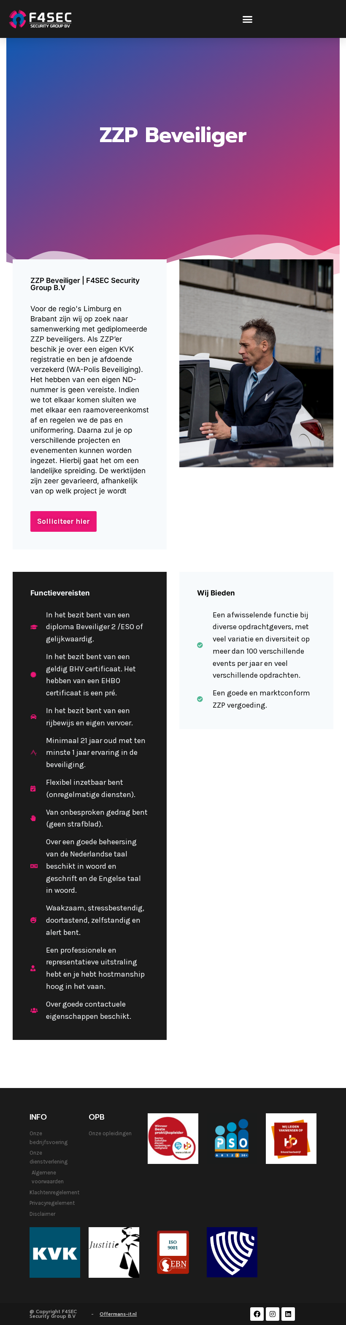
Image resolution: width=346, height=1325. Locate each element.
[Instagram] (272, 1314)
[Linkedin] (288, 1314)
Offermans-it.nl (118, 1314)
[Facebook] (257, 1314)
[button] (248, 19)
